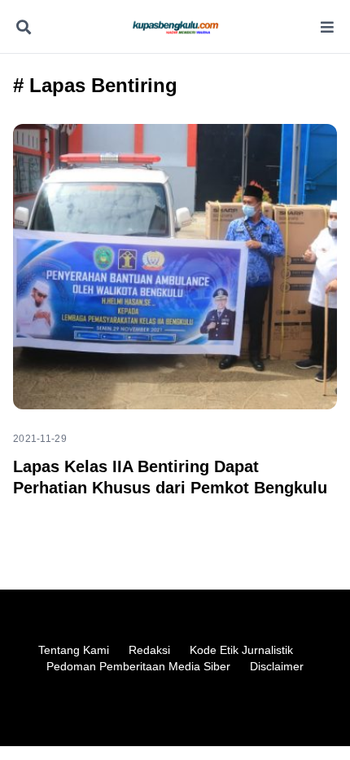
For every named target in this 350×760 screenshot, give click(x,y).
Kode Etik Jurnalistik (241, 649)
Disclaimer (277, 666)
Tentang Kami (73, 649)
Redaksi (149, 649)
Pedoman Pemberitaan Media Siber (138, 666)
